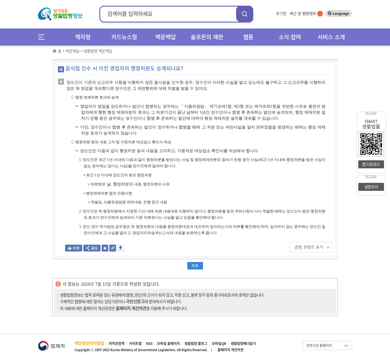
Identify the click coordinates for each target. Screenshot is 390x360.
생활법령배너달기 (243, 343)
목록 (195, 265)
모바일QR (219, 343)
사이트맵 (135, 343)
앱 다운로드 (371, 164)
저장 (120, 248)
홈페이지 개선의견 (231, 349)
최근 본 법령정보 (305, 13)
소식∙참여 (290, 37)
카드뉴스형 (124, 37)
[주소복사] (112, 249)
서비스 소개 (331, 37)
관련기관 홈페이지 (319, 345)
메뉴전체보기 (43, 37)
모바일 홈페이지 (168, 343)
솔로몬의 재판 (207, 37)
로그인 (281, 13)
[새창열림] (51, 343)
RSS (149, 343)
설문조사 (371, 186)
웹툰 (248, 37)
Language (341, 13)
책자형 (83, 37)
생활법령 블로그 (195, 343)
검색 (244, 14)
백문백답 (165, 37)
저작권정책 (116, 343)
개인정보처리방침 (89, 343)
